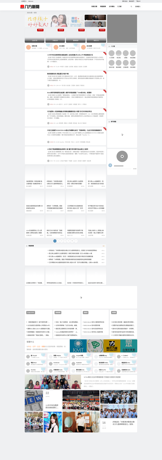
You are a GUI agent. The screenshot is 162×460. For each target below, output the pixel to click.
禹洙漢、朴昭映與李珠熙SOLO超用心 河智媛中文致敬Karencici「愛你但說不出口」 (76, 283)
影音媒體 (29, 268)
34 (72, 241)
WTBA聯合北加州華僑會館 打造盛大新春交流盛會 (102, 377)
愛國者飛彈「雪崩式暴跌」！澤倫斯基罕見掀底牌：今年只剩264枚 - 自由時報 (39, 335)
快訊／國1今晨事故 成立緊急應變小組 (67, 322)
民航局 (80, 66)
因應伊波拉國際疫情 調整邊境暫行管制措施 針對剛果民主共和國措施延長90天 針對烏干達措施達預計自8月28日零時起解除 (124, 325)
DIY (60, 85)
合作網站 (112, 6)
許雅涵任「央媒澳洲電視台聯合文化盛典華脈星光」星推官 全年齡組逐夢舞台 (55, 184)
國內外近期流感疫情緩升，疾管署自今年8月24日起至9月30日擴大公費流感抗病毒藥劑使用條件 (124, 329)
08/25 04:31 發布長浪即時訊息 (93, 329)
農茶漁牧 (49, 235)
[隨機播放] (128, 172)
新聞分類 (94, 6)
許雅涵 (84, 104)
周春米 (66, 123)
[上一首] (109, 172)
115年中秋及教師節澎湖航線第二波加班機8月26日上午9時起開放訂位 (70, 55)
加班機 (71, 66)
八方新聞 (111, 57)
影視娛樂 (30, 93)
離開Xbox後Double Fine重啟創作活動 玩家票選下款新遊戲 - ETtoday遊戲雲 (39, 329)
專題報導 (103, 6)
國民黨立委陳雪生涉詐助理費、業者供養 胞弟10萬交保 (67, 329)
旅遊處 (76, 66)
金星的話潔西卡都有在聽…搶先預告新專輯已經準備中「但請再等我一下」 (97, 283)
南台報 (119, 57)
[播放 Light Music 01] (110, 165)
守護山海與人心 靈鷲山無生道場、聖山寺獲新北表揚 (96, 233)
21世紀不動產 (64, 161)
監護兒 (78, 85)
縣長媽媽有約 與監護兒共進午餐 (58, 74)
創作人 (61, 104)
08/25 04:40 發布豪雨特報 (92, 325)
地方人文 (30, 112)
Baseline (62, 142)
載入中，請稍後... (33, 304)
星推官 (70, 104)
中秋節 (62, 66)
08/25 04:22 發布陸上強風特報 (93, 332)
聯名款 (88, 142)
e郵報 (125, 57)
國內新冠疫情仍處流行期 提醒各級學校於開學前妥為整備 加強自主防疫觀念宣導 (124, 332)
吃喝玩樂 (29, 235)
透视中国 (111, 67)
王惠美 (73, 85)
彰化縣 (64, 85)
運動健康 (29, 211)
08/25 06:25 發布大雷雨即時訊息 (94, 322)
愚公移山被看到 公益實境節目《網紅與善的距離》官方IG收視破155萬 (75, 184)
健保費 (61, 123)
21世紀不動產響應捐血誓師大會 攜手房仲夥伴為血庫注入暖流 (67, 149)
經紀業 (89, 161)
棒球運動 (83, 142)
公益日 (75, 161)
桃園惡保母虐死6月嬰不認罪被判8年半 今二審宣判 (67, 335)
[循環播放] (124, 172)
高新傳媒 (132, 67)
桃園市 (84, 161)
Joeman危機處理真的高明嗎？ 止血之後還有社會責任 (67, 332)
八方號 (119, 6)
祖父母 (80, 123)
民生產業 (30, 56)
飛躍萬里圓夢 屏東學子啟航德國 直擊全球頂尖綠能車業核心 (75, 233)
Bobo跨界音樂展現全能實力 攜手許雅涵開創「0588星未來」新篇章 (69, 93)
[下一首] (113, 172)
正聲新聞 (125, 67)
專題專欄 (31, 246)
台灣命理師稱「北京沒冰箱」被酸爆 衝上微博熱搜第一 (67, 325)
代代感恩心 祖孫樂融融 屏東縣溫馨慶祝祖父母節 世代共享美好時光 (69, 111)
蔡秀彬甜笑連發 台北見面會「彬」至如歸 (56, 283)
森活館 (68, 85)
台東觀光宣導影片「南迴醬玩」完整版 (35, 283)
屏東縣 (70, 123)
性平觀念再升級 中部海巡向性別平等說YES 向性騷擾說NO (96, 208)
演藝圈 (75, 104)
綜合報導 (29, 186)
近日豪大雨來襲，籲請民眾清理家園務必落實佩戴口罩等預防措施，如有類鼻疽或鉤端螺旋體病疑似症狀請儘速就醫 (124, 322)
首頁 (35, 13)
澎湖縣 (85, 66)
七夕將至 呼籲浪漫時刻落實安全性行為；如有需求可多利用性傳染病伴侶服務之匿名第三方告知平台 (124, 335)
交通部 (66, 66)
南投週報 (132, 57)
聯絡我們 (131, 1)
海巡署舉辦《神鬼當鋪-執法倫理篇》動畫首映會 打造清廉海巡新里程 (34, 184)
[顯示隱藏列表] (134, 172)
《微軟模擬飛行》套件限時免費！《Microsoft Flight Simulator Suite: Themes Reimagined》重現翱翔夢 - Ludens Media (39, 322)
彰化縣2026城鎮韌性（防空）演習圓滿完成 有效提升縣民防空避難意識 (96, 184)
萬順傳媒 (118, 67)
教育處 (75, 123)
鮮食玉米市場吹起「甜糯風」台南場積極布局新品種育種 (54, 233)
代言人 (73, 142)
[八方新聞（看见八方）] (30, 6)
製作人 (80, 104)
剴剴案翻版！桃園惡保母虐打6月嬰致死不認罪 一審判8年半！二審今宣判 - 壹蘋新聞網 (39, 332)
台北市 (66, 104)
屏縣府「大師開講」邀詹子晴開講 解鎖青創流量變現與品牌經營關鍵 (55, 208)
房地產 (80, 161)
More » (103, 66)
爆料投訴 (125, 1)
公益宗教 (30, 75)
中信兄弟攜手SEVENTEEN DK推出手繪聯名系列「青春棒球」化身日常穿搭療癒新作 (74, 130)
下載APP (138, 1)
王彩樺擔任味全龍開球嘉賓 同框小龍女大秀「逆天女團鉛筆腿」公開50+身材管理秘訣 (75, 262)
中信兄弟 (67, 142)
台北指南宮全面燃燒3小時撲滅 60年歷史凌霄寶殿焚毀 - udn (39, 325)
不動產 (70, 161)
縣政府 (82, 85)
